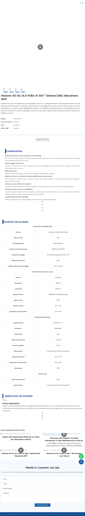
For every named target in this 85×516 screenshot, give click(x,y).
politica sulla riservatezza (72, 514)
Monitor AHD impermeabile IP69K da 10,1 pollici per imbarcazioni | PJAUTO (20, 438)
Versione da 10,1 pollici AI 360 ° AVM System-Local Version (64, 454)
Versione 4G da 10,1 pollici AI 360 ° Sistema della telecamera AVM (21, 454)
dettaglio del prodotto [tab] (42, 139)
